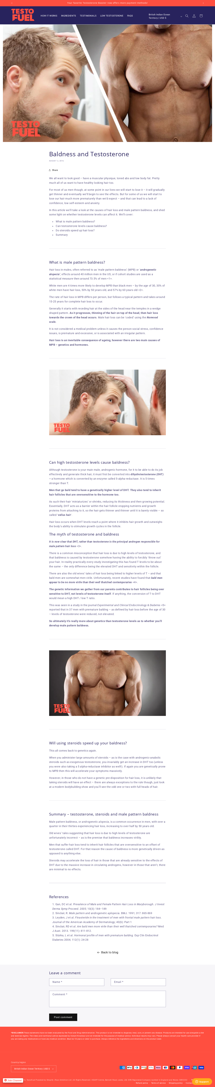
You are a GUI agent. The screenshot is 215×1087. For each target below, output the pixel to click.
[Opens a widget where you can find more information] (202, 1082)
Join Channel (14, 1080)
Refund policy (142, 1083)
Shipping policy (176, 1083)
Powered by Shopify (44, 1080)
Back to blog (109, 952)
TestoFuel (31, 1080)
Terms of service (158, 1083)
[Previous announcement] (12, 3)
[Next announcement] (203, 3)
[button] (186, 15)
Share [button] (55, 170)
